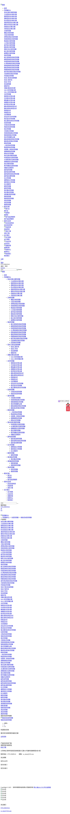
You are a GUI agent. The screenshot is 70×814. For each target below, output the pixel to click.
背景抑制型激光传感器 (11, 133)
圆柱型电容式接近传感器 (11, 67)
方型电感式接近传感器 (11, 73)
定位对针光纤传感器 (10, 116)
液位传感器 (7, 200)
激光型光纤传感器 (9, 118)
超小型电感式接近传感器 (11, 57)
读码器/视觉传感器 (9, 194)
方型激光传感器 (9, 131)
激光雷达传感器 (9, 190)
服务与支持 (7, 221)
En (1, 510)
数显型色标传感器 (9, 147)
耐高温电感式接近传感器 (11, 65)
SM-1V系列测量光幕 (10, 92)
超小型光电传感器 (9, 51)
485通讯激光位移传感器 (11, 159)
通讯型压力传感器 (9, 182)
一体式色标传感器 (9, 145)
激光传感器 (7, 129)
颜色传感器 (7, 143)
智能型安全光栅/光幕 (10, 16)
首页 (5, 8)
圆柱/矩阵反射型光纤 (10, 106)
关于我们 (7, 235)
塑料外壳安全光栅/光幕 (11, 24)
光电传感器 (7, 30)
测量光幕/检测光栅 (9, 88)
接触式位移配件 (9, 167)
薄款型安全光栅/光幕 (10, 18)
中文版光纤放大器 (9, 98)
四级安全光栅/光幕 (9, 26)
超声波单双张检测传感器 (11, 174)
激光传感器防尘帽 (9, 137)
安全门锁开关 (8, 80)
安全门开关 (7, 82)
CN (2, 268)
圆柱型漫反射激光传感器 (11, 139)
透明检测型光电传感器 (11, 37)
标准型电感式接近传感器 (11, 61)
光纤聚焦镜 (7, 114)
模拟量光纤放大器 (9, 100)
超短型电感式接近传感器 (11, 59)
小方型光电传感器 (9, 43)
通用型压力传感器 (9, 180)
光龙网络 (48, 787)
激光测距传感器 (9, 163)
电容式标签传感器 (9, 127)
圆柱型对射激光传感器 (11, 141)
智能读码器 (7, 196)
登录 (2, 262)
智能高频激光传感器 (10, 135)
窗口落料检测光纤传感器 (11, 120)
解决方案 (7, 206)
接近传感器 (7, 55)
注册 (2, 259)
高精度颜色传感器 (9, 151)
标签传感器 (7, 122)
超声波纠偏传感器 (9, 176)
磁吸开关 (7, 86)
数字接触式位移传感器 (11, 165)
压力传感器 (7, 178)
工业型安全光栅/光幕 (10, 14)
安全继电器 (7, 84)
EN (4, 268)
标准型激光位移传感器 (11, 157)
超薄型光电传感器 (9, 53)
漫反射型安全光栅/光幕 (11, 22)
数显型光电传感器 (9, 41)
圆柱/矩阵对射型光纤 (10, 108)
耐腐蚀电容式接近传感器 (11, 69)
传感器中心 (7, 10)
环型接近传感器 (9, 75)
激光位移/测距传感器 (10, 155)
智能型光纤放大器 (9, 96)
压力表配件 (7, 184)
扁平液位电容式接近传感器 (12, 71)
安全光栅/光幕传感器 (10, 12)
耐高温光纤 (7, 110)
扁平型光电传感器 (9, 45)
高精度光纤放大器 (9, 102)
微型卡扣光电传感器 (10, 49)
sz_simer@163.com (6, 811)
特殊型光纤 (7, 112)
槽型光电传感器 (9, 32)
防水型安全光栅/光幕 (10, 20)
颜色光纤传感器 (9, 153)
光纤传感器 (7, 94)
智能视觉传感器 (9, 198)
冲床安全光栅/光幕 (9, 28)
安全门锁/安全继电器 (10, 77)
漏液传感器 (7, 204)
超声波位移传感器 (9, 172)
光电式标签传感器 (9, 125)
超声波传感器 (8, 170)
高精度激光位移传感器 (11, 161)
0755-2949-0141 (5, 507)
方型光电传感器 (9, 35)
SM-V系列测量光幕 (10, 90)
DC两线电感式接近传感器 (12, 63)
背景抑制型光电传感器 (11, 39)
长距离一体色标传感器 (11, 149)
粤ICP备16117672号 (39, 787)
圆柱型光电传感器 (9, 47)
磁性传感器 (7, 186)
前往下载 (3, 747)
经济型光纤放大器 (9, 104)
